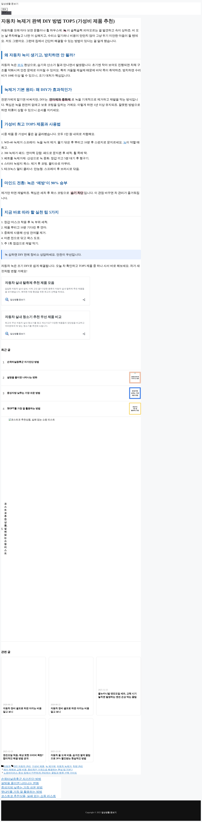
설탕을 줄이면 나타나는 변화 (22, 377)
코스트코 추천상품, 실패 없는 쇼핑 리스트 (5, 528)
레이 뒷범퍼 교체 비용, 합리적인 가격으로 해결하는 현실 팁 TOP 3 (38, 769)
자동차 (7, 766)
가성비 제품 (38, 766)
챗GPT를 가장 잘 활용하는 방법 (23, 408)
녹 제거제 (51, 766)
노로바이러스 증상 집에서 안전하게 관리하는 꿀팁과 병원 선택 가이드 (40, 773)
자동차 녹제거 (64, 766)
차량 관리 (78, 766)
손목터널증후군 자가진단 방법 (23, 362)
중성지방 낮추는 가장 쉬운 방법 (23, 393)
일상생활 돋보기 (9, 4)
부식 (20, 64)
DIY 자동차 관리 (22, 766)
